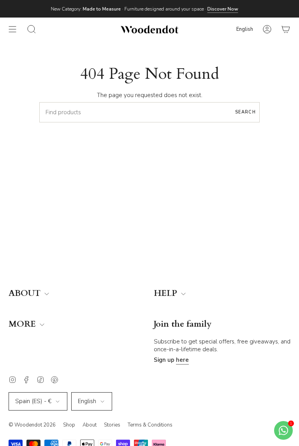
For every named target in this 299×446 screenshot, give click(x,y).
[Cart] (285, 29)
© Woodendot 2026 (32, 424)
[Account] (267, 29)
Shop (69, 424)
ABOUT (26, 293)
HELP (166, 293)
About (90, 424)
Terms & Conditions (150, 424)
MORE (23, 324)
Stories (112, 424)
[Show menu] (12, 29)
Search (245, 112)
